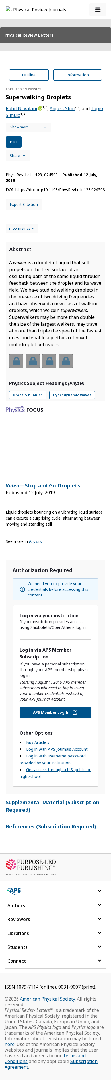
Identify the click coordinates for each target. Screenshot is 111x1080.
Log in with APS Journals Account (57, 749)
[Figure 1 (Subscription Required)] (16, 361)
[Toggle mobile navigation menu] (97, 9)
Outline (29, 75)
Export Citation (24, 204)
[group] (55, 364)
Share (15, 155)
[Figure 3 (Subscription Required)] (49, 361)
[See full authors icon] (28, 127)
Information (77, 75)
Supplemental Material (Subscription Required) (52, 806)
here (10, 1044)
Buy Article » (38, 742)
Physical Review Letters (29, 35)
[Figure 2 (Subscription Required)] (33, 361)
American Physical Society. (48, 999)
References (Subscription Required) (51, 826)
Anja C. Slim (62, 108)
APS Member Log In (51, 712)
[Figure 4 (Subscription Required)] (66, 361)
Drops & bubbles (28, 395)
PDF (13, 142)
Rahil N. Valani (21, 108)
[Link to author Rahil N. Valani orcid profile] (39, 108)
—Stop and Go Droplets (43, 485)
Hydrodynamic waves (72, 395)
